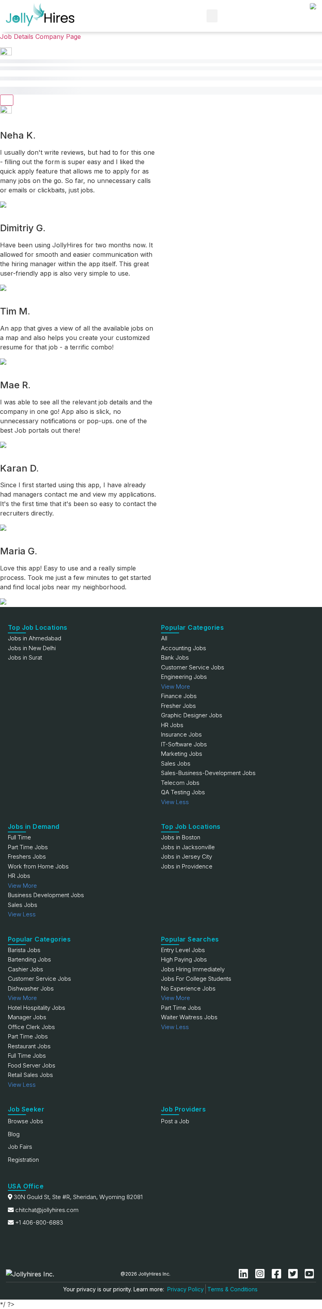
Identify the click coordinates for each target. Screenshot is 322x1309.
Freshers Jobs (27, 856)
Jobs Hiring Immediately (193, 969)
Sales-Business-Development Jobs (208, 773)
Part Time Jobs (28, 847)
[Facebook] (278, 1273)
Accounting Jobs (183, 648)
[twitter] (294, 1273)
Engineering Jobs (184, 676)
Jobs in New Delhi (32, 648)
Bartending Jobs (29, 959)
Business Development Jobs (46, 895)
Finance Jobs (179, 696)
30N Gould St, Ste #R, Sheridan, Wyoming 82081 (78, 1197)
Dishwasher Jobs (31, 988)
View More (175, 686)
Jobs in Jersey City (186, 856)
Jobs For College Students (196, 978)
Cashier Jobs (25, 969)
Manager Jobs (27, 1017)
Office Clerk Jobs (31, 1027)
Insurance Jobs (181, 734)
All (164, 638)
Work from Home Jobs (38, 866)
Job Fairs (20, 1146)
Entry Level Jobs (183, 950)
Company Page (58, 36)
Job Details (16, 36)
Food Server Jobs (31, 1065)
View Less (175, 802)
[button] (212, 15)
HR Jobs (172, 725)
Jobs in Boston (180, 837)
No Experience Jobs (188, 988)
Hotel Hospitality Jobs (36, 1007)
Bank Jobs (175, 657)
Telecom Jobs (180, 782)
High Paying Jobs (184, 959)
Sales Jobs (175, 763)
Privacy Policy (185, 1289)
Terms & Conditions (232, 1289)
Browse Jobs (25, 1121)
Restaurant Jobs (29, 1046)
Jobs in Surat (25, 657)
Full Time (19, 837)
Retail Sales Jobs (30, 1075)
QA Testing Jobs (183, 792)
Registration (23, 1159)
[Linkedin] (245, 1273)
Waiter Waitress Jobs (189, 1017)
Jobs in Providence (186, 866)
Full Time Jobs (27, 1055)
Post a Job (175, 1121)
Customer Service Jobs (192, 667)
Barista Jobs (24, 950)
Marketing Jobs (181, 753)
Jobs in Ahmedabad (34, 638)
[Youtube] (309, 1273)
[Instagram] (261, 1273)
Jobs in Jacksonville (188, 847)
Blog (14, 1134)
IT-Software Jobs (184, 744)
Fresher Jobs (178, 705)
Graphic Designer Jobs (191, 715)
